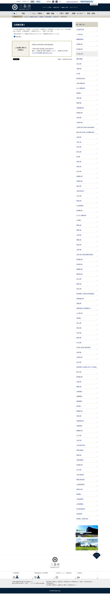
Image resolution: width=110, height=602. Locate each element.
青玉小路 (78, 151)
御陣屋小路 (79, 430)
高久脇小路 (79, 49)
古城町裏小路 (80, 420)
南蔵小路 (78, 337)
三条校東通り (80, 499)
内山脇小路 (79, 464)
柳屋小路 (78, 239)
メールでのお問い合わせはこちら (42, 53)
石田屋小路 (79, 44)
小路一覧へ (18, 36)
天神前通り (79, 391)
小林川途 (78, 235)
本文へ (19, 1)
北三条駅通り (80, 205)
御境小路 (78, 455)
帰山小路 (78, 186)
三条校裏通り (80, 504)
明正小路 (78, 328)
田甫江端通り (80, 450)
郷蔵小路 (78, 225)
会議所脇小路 (80, 107)
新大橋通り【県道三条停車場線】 (85, 293)
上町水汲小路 (80, 191)
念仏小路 (78, 63)
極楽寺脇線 (79, 58)
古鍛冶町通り (80, 460)
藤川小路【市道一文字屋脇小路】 (85, 132)
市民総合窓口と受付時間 (41, 573)
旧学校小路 (79, 264)
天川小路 (78, 171)
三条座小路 (79, 122)
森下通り (78, 406)
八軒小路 (78, 440)
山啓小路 (78, 117)
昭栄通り (78, 494)
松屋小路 (78, 200)
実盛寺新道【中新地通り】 (83, 308)
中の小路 (78, 342)
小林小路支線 (80, 474)
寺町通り (78, 318)
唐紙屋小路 (79, 176)
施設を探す (56, 7)
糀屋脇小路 (79, 269)
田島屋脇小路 (80, 298)
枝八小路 (78, 279)
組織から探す (65, 7)
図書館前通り (80, 39)
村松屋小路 (79, 112)
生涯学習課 (48, 16)
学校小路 (78, 98)
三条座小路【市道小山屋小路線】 (85, 127)
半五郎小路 (79, 357)
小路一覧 (55, 16)
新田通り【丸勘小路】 (82, 518)
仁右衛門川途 (80, 29)
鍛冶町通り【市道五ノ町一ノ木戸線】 (86, 367)
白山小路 (78, 362)
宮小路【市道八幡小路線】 (83, 347)
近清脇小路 (79, 210)
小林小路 (78, 249)
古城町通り (79, 425)
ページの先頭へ (96, 554)
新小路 (78, 156)
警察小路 (78, 103)
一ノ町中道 (79, 34)
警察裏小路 (79, 411)
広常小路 (78, 332)
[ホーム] (14, 13)
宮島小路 (78, 166)
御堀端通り (79, 401)
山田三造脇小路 (80, 83)
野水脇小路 (79, 376)
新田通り (78, 93)
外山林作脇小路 (80, 508)
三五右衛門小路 (80, 445)
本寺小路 (78, 146)
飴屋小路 (78, 283)
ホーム (26, 16)
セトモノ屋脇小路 (81, 215)
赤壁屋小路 (79, 181)
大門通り (78, 220)
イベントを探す (48, 7)
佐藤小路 (78, 303)
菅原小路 (78, 161)
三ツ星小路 (79, 313)
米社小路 (78, 288)
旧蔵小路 (78, 416)
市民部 (41, 16)
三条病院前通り (80, 484)
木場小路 (78, 137)
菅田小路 (78, 244)
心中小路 (78, 469)
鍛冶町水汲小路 (80, 78)
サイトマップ (74, 7)
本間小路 (78, 352)
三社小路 (78, 195)
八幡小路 (78, 68)
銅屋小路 (78, 386)
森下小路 (78, 372)
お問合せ (79, 573)
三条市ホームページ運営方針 (64, 573)
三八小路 (78, 435)
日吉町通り (79, 513)
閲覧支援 (94, 4)
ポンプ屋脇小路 (80, 88)
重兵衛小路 (79, 274)
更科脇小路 (79, 259)
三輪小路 (78, 381)
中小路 (78, 73)
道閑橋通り (79, 396)
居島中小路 (79, 489)
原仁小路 (78, 323)
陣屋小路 (78, 230)
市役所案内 (16, 573)
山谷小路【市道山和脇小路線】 (84, 254)
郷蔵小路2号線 (80, 479)
